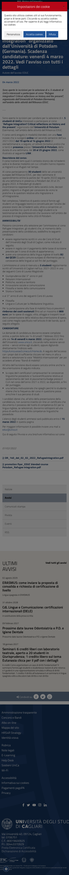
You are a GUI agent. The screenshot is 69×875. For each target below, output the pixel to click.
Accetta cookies (34, 34)
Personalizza (13, 34)
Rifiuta (52, 34)
